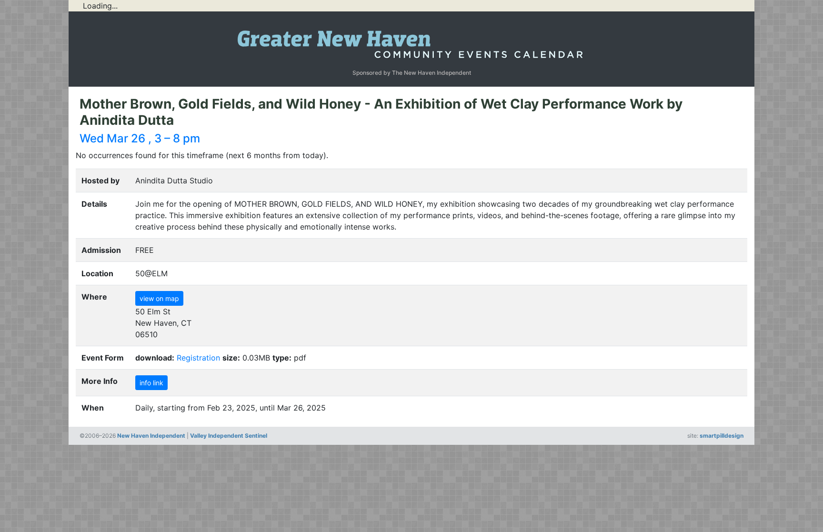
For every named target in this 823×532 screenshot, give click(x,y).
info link (151, 383)
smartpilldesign (721, 435)
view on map (159, 298)
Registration (198, 357)
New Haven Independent (151, 435)
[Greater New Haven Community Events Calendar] (411, 42)
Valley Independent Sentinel (228, 435)
